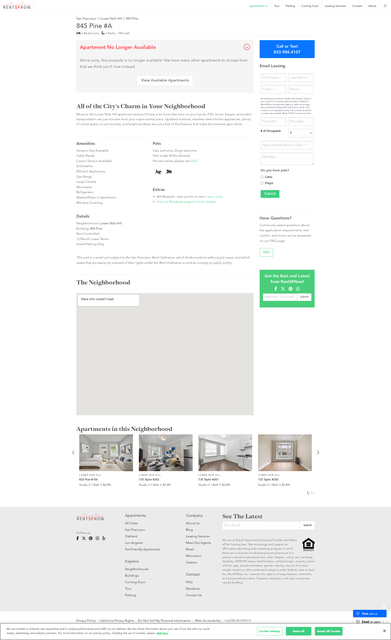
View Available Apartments (165, 81)
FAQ (194, 161)
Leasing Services (198, 536)
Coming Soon (310, 6)
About (372, 6)
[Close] (384, 630)
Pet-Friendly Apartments (142, 549)
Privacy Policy (86, 620)
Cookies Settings (269, 631)
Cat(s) (268, 177)
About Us (193, 523)
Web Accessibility (208, 620)
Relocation (193, 556)
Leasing (335, 6)
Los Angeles (134, 543)
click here (162, 633)
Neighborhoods (136, 569)
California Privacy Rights (117, 620)
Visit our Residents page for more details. (186, 202)
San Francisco (86, 18)
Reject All (298, 631)
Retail (190, 549)
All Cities (131, 523)
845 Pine (132, 18)
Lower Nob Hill (111, 18)
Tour (277, 6)
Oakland (131, 536)
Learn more (214, 196)
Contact (357, 6)
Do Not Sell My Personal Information (164, 620)
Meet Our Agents (198, 543)
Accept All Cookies (328, 631)
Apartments (257, 6)
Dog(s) (269, 183)
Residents (193, 588)
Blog (189, 530)
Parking (290, 6)
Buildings (132, 575)
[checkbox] (262, 177)
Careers (191, 562)
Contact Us (194, 595)
